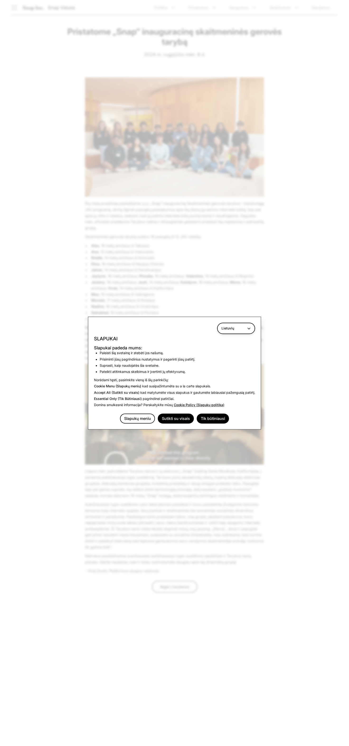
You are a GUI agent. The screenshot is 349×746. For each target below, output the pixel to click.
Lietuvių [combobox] (228, 328)
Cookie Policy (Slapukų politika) (199, 405)
